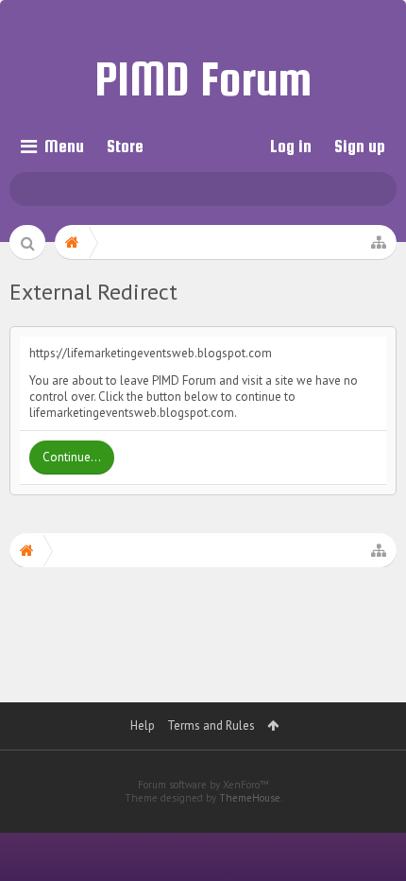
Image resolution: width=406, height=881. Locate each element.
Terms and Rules (211, 725)
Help (142, 725)
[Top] (367, 796)
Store (125, 146)
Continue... (71, 457)
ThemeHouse (249, 797)
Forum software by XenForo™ (203, 784)
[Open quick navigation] (379, 242)
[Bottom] (367, 840)
